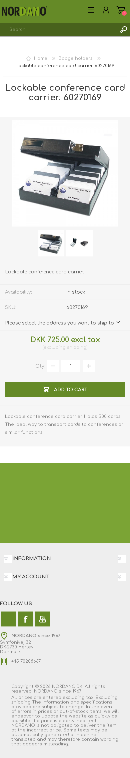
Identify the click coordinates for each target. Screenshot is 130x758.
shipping (76, 347)
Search (123, 29)
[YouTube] (42, 619)
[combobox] (58, 29)
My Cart (120, 10)
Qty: (40, 366)
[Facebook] (25, 619)
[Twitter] (8, 619)
